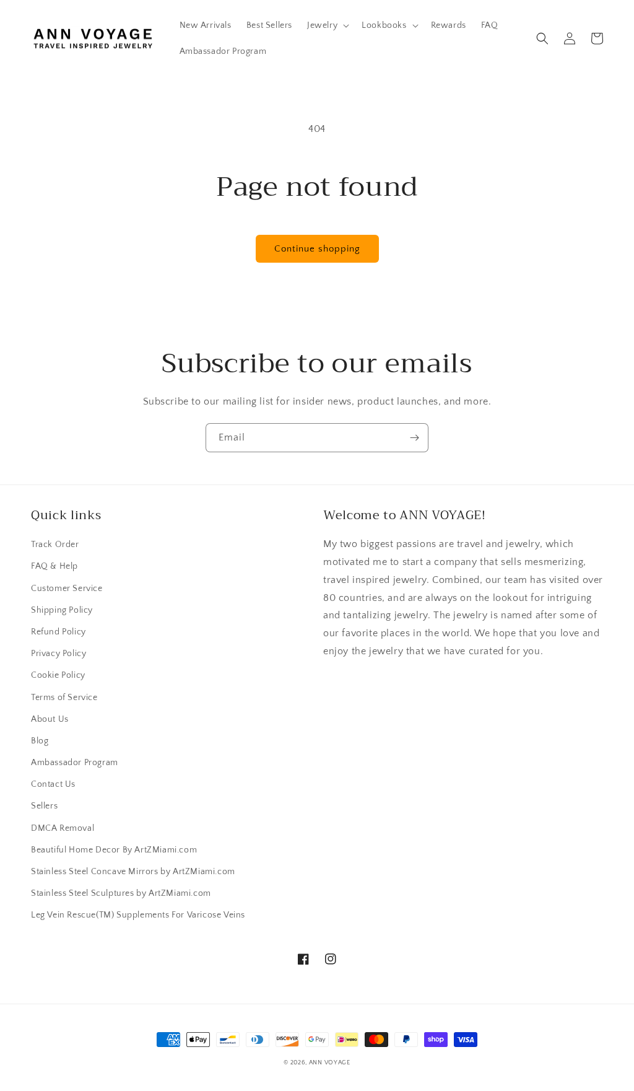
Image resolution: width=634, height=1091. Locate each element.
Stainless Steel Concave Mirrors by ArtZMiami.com (133, 872)
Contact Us (53, 784)
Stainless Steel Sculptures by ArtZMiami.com (121, 893)
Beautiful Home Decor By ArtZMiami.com (114, 850)
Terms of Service (64, 698)
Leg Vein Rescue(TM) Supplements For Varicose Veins (138, 915)
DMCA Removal (62, 828)
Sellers (44, 806)
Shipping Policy (62, 610)
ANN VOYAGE (329, 1062)
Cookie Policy (58, 675)
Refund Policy (58, 632)
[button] (327, 25)
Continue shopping (317, 248)
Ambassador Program (74, 763)
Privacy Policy (58, 654)
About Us (50, 719)
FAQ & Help (54, 566)
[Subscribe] (414, 437)
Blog (39, 741)
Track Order (55, 545)
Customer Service (67, 589)
